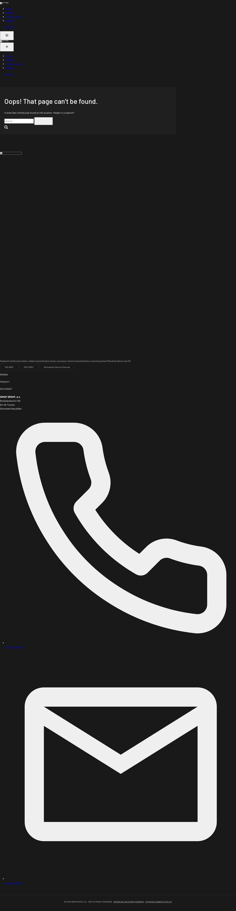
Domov (9, 8)
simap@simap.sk (14, 882)
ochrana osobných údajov (158, 902)
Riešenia (9, 12)
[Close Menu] (7, 47)
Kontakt (9, 20)
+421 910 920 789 (14, 647)
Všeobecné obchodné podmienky (128, 902)
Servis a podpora (14, 16)
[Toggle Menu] (7, 35)
